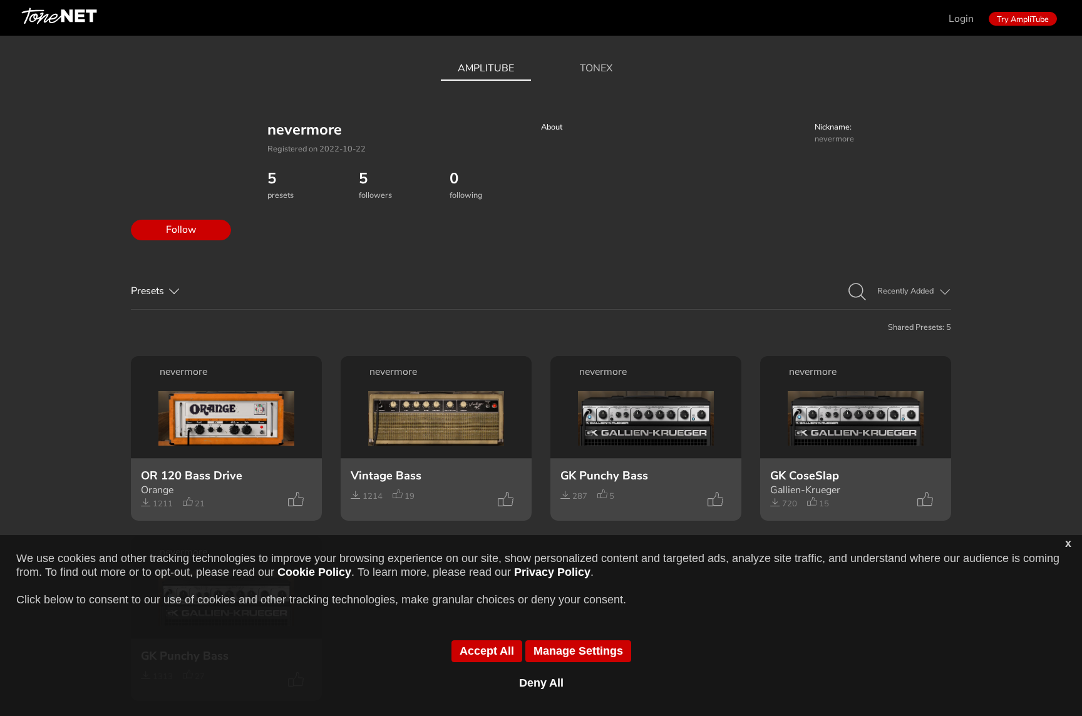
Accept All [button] (487, 651)
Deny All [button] (541, 683)
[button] (857, 292)
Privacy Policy (552, 572)
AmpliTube (486, 68)
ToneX (596, 68)
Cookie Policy (314, 572)
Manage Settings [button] (578, 651)
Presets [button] (147, 291)
